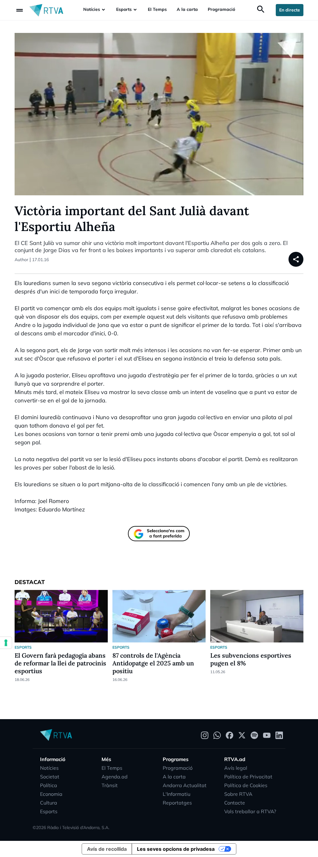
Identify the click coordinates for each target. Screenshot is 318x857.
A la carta (187, 9)
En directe (289, 10)
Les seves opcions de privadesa (176, 849)
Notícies (91, 9)
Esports (124, 9)
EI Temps (157, 9)
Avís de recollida (107, 849)
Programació (221, 9)
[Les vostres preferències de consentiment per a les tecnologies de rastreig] (6, 643)
